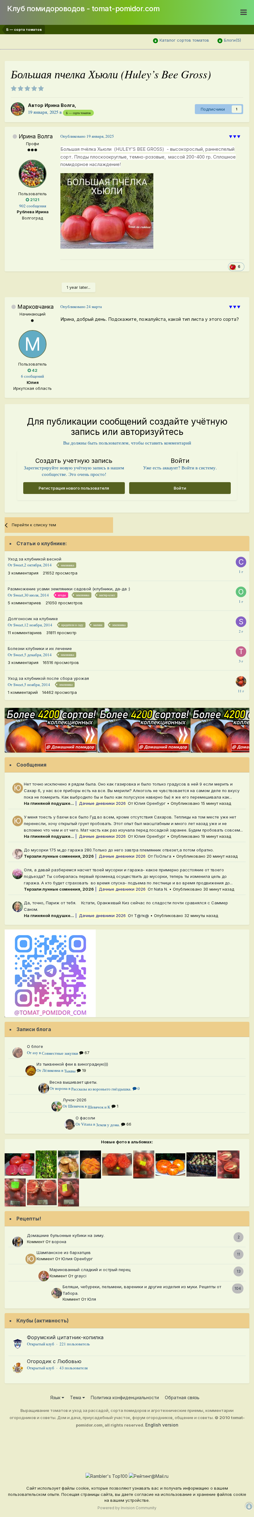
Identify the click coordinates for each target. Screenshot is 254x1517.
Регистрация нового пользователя (74, 488)
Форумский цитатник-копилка (65, 1337)
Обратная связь (182, 1397)
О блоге (35, 1046)
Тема (76, 1397)
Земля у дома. (108, 1124)
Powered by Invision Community (127, 1507)
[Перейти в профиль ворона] (43, 1088)
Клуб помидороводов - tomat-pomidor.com (83, 8)
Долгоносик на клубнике (33, 618)
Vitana (86, 1124)
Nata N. (161, 889)
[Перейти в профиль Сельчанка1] (241, 562)
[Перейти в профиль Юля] (56, 1293)
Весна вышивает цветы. (73, 1082)
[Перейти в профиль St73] (241, 621)
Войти (180, 488)
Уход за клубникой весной (34, 558)
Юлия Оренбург (150, 803)
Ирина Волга (60, 105)
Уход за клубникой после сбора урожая (48, 678)
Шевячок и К (99, 1107)
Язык (56, 1397)
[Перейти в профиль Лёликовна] (30, 1070)
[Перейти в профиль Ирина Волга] (17, 109)
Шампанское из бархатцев (64, 1252)
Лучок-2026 (74, 1099)
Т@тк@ (141, 915)
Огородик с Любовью (54, 1361)
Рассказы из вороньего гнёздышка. (101, 1089)
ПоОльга (162, 856)
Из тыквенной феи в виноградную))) (72, 1064)
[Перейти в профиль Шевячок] (56, 1106)
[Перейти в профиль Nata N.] (17, 874)
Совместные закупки (60, 1053)
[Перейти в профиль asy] (17, 1052)
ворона (61, 1088)
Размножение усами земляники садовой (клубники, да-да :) (69, 588)
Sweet (18, 565)
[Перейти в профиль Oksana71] (241, 592)
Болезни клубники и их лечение (40, 648)
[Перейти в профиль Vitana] (69, 1124)
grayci (80, 1275)
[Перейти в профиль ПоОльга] (17, 854)
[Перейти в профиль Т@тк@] (17, 906)
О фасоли (85, 1117)
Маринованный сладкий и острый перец (90, 1269)
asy (35, 1052)
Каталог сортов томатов (184, 40)
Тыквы (70, 1071)
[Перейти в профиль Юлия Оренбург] (17, 788)
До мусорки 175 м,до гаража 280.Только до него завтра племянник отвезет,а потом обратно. (119, 849)
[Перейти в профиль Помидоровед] (241, 681)
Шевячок (76, 1106)
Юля (91, 1299)
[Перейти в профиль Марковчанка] (32, 344)
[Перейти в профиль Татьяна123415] (241, 651)
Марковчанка (35, 306)
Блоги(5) (232, 40)
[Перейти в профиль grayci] (43, 1276)
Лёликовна (51, 1070)
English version (161, 1424)
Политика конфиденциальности (125, 1397)
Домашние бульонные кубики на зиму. (65, 1235)
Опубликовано (87, 136)
